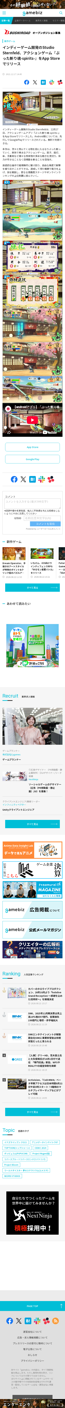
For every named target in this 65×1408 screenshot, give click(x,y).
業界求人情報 (42, 20)
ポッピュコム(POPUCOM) (16, 1153)
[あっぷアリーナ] (32, 645)
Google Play (32, 459)
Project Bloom (11, 1164)
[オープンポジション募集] (32, 32)
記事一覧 (6, 20)
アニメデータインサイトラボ (45, 1142)
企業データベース (22, 20)
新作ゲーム (9, 41)
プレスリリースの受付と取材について (32, 1343)
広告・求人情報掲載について (32, 1337)
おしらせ (32, 1355)
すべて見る (32, 587)
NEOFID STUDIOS (12, 1176)
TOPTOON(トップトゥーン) (17, 1147)
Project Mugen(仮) (41, 1153)
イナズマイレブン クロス (15, 1142)
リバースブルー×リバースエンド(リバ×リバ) (24, 1159)
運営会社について (32, 1331)
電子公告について (32, 1349)
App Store (32, 447)
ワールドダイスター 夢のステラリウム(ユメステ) (26, 1170)
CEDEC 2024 (40, 1147)
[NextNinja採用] (32, 1213)
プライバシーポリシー (32, 1360)
